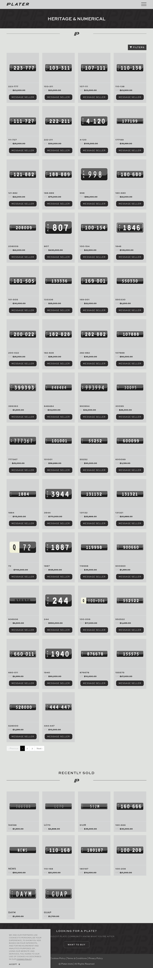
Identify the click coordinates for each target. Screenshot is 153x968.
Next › (39, 748)
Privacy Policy (95, 958)
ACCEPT (13, 964)
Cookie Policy (24, 959)
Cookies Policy (58, 958)
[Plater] (18, 3)
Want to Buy (76, 944)
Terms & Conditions (77, 958)
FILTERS (138, 47)
